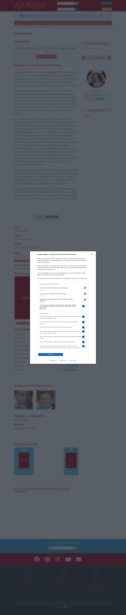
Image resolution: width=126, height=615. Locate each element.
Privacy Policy (72, 360)
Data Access (63, 360)
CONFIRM (50, 354)
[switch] (84, 288)
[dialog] (63, 307)
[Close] (92, 254)
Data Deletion (53, 360)
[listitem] (63, 284)
